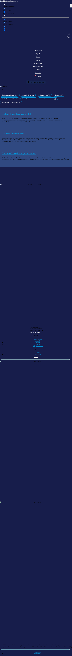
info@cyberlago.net (36, 332)
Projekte (37, 341)
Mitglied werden (38, 346)
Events (38, 342)
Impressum (38, 652)
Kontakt (38, 353)
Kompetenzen (38, 339)
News (38, 344)
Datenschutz (38, 653)
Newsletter (38, 354)
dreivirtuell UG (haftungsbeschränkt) (19, 153)
